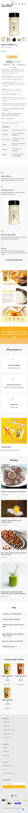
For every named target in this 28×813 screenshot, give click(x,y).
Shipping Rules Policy (9, 729)
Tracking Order (7, 737)
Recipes (5, 747)
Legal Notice (6, 722)
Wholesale (6, 755)
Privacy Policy (7, 733)
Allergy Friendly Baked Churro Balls (13, 492)
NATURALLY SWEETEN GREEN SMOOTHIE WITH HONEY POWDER (13, 593)
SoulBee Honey (11, 808)
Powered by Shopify (19, 808)
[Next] (22, 335)
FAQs (4, 769)
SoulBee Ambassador (9, 773)
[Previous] (5, 335)
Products (5, 751)
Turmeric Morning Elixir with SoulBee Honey (11, 521)
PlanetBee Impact (8, 765)
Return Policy (6, 726)
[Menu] (25, 4)
